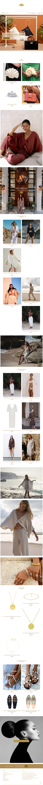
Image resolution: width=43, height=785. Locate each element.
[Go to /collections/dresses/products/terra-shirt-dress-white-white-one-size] (31, 447)
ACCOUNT (28, 13)
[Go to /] (21, 8)
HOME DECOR (6, 780)
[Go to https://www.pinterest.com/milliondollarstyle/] (2, 13)
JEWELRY (5, 775)
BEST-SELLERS (21, 587)
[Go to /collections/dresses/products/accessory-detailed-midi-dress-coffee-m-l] (31, 415)
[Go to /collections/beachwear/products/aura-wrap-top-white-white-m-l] (12, 232)
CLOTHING (5, 772)
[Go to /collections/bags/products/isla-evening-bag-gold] (31, 72)
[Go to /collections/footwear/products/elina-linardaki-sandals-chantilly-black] (31, 677)
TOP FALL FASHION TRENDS (27, 776)
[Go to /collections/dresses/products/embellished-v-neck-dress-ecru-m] (12, 415)
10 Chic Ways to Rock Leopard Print (28, 772)
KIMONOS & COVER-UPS (8, 774)
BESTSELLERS (5, 779)
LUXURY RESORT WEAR (21, 216)
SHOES (4, 777)
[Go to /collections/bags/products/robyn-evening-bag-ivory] (12, 94)
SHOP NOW (6, 36)
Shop (21, 192)
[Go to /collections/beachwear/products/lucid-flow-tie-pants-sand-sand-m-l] (31, 289)
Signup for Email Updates (9, 766)
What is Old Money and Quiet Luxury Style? (29, 774)
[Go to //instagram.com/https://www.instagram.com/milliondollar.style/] (4, 13)
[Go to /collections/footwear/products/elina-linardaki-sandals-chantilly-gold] (12, 677)
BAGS (21, 59)
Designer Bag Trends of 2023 (27, 779)
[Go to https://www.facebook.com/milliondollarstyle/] (1, 13)
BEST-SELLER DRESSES (21, 369)
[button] (1, 36)
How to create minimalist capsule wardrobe (29, 775)
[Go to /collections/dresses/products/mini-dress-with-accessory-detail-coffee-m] (12, 447)
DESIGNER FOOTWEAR (21, 660)
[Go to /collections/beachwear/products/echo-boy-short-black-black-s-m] (31, 232)
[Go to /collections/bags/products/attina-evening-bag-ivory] (12, 72)
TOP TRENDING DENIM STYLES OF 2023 (30, 777)
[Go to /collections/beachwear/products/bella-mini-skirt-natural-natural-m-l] (12, 291)
